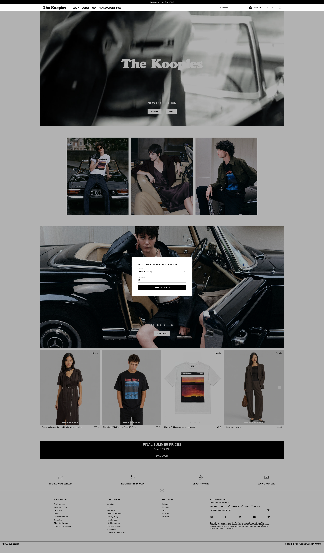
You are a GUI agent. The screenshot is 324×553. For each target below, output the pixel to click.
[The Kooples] (54, 8)
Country (145, 270)
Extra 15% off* (169, 2)
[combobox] (162, 272)
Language (141, 278)
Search (225, 8)
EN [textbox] (139, 280)
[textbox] (162, 271)
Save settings (162, 287)
